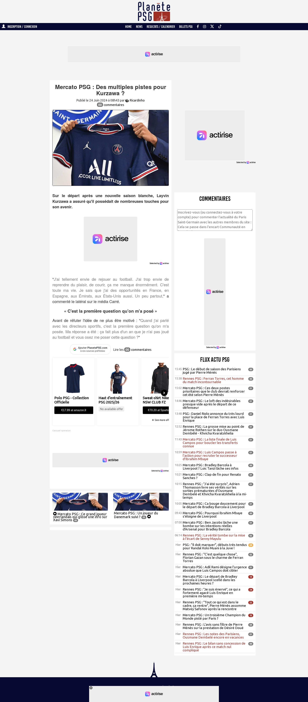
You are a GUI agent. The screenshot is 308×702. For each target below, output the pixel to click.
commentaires (111, 104)
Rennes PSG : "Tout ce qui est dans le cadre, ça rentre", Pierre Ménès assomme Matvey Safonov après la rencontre (214, 605)
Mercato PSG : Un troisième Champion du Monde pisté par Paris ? (214, 616)
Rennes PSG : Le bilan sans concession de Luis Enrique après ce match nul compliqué (214, 646)
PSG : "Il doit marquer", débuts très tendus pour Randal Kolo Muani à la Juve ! (215, 546)
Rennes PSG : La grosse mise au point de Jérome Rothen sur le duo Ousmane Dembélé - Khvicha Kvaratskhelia (213, 429)
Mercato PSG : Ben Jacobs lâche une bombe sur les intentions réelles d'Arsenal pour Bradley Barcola (210, 525)
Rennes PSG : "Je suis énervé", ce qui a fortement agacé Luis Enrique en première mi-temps (211, 592)
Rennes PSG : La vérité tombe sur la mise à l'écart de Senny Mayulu (214, 537)
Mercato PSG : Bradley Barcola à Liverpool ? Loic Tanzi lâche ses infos (210, 466)
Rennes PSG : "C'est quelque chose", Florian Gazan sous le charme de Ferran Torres (213, 557)
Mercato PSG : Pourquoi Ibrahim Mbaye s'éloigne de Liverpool (212, 514)
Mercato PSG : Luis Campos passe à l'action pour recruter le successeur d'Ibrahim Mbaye (210, 455)
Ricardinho (137, 100)
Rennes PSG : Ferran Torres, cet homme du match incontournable (213, 380)
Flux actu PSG (215, 359)
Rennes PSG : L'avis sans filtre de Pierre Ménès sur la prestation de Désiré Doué (213, 626)
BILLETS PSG (185, 26)
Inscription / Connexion (21, 26)
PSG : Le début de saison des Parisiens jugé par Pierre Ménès (212, 370)
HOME (128, 26)
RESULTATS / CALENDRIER (161, 26)
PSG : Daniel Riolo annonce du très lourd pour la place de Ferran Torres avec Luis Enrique (213, 417)
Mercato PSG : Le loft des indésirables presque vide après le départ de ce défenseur (211, 404)
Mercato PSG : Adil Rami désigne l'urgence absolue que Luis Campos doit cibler (215, 568)
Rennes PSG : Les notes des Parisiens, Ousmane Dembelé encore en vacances (213, 635)
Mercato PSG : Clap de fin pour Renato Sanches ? (212, 476)
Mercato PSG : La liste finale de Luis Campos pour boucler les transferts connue (210, 442)
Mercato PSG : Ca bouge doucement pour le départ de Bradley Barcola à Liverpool (214, 505)
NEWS (139, 26)
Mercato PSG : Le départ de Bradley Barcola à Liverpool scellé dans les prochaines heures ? (210, 579)
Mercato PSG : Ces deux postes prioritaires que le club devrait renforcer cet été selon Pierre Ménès (214, 391)
